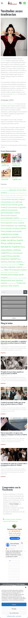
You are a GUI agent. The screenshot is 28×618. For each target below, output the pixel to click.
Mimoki (14, 94)
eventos (3, 60)
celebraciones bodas (8, 195)
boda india (9, 193)
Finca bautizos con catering (13, 225)
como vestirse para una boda (16, 197)
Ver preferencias (14, 613)
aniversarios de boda (5, 190)
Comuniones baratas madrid (13, 199)
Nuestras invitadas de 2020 (8, 104)
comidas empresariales (5, 197)
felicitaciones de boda (18, 220)
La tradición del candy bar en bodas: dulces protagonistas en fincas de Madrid (14, 464)
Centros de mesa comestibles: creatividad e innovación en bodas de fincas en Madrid (14, 342)
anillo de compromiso (21, 187)
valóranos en (14, 538)
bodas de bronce (15, 193)
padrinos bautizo (4, 272)
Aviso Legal (18, 616)
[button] (25, 587)
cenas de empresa (16, 195)
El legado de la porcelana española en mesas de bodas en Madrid (12, 372)
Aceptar (14, 604)
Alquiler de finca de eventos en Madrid (9, 187)
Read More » (3, 352)
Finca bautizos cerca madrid (12, 222)
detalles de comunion (5, 220)
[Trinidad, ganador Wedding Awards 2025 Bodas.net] (14, 521)
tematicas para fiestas (11, 283)
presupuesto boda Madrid (13, 272)
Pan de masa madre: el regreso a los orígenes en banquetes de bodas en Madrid (14, 434)
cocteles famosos (23, 195)
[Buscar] (25, 292)
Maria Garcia (13, 543)
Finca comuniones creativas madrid (13, 249)
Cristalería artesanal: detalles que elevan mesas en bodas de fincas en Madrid (13, 403)
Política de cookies (11, 616)
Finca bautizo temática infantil (13, 228)
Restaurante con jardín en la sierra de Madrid (17, 278)
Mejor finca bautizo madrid (15, 270)
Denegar (14, 609)
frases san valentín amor (14, 264)
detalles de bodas (23, 218)
